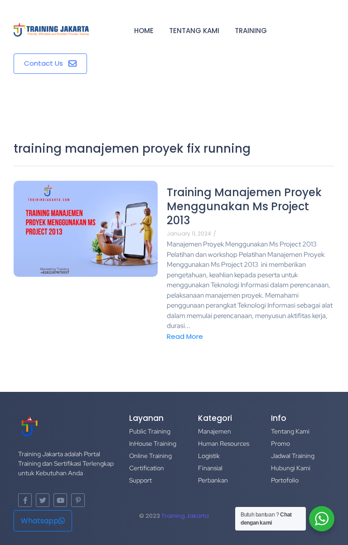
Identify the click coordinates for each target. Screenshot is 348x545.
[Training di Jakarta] (51, 30)
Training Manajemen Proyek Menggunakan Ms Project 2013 (244, 206)
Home (144, 30)
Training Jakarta (185, 515)
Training (251, 30)
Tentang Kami (194, 30)
